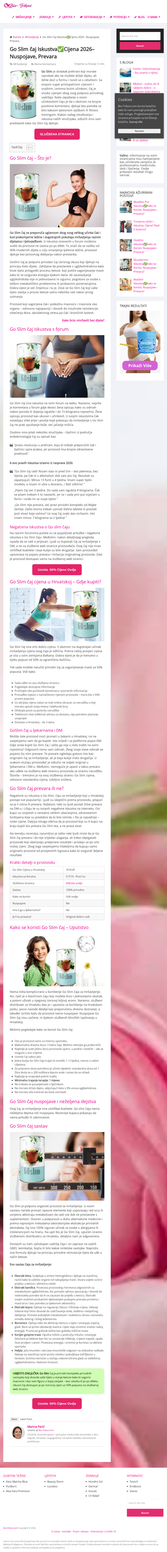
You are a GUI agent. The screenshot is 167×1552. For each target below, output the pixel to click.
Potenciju (120, 17)
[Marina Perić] (18, 1438)
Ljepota (67, 17)
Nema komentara (45, 64)
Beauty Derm (55, 1481)
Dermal (93, 1486)
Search (140, 46)
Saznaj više (136, 122)
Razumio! (139, 131)
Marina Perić (36, 1427)
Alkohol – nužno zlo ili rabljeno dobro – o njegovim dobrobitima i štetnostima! (146, 89)
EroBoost (135, 1486)
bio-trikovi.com (10, 1527)
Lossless (52, 1486)
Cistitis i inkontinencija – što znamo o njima (146, 70)
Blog (141, 17)
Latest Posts (26, 1419)
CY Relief (94, 1496)
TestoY (134, 1481)
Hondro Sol (96, 1481)
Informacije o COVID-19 (103, 1531)
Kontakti (66, 1531)
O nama (55, 1531)
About (14, 1419)
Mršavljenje (23, 17)
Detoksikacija (92, 17)
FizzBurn (11, 1486)
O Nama (152, 17)
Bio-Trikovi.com (46, 1430)
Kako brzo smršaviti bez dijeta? (83, 320)
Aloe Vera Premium (18, 1491)
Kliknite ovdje (74, 883)
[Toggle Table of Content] (28, 147)
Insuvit (93, 1491)
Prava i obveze (81, 1531)
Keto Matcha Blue (17, 1481)
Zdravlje (45, 17)
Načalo (17, 37)
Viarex (133, 1491)
